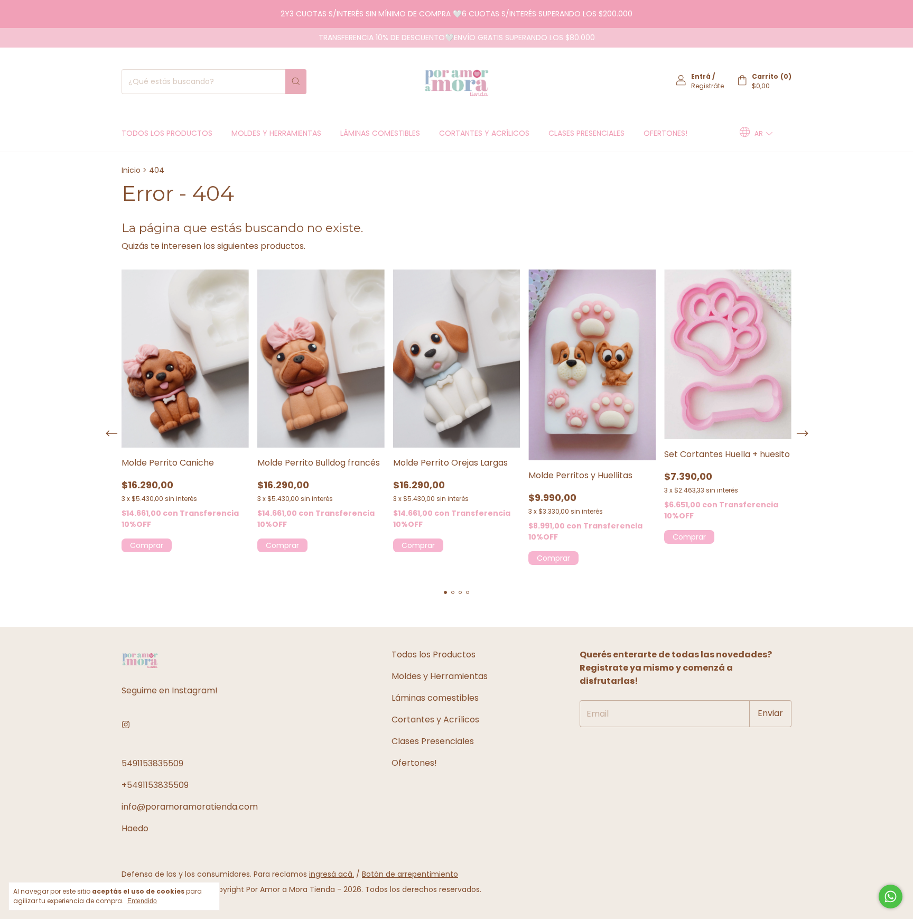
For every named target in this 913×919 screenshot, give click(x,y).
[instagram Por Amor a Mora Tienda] (126, 724)
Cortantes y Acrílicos (484, 133)
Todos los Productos (167, 133)
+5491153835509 (155, 785)
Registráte (707, 85)
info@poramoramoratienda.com (190, 807)
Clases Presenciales (586, 133)
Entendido (142, 901)
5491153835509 (152, 763)
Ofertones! (665, 133)
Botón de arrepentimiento (410, 874)
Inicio (131, 170)
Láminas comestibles (380, 133)
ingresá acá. (331, 874)
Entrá (701, 76)
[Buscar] (295, 81)
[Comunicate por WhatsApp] (890, 896)
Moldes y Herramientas (276, 133)
